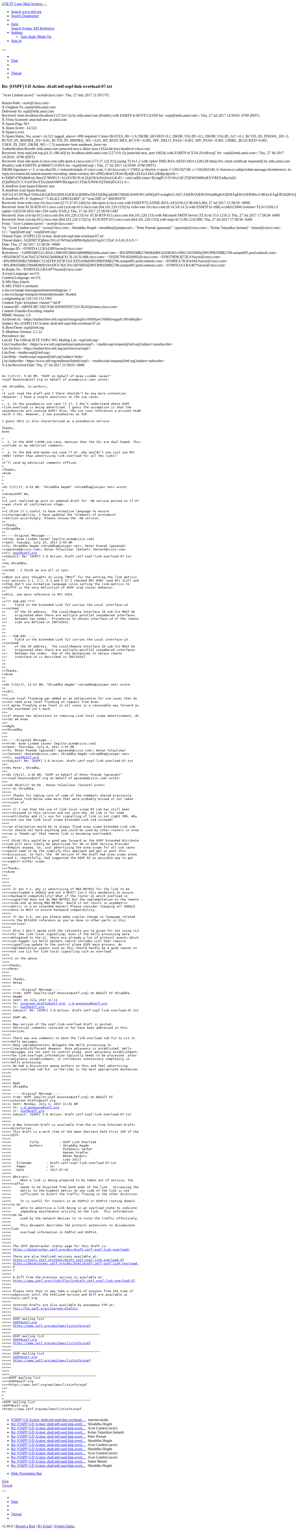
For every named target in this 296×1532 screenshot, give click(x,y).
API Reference (44, 28)
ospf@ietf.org (25, 553)
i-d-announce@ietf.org (87, 1003)
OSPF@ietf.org (25, 1322)
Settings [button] (17, 32)
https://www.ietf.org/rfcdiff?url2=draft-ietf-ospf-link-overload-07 (74, 1280)
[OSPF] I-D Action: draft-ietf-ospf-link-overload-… (48, 1420)
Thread (16, 73)
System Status (64, 1526)
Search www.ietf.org (26, 12)
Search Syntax (21, 28)
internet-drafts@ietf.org (42, 1003)
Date (14, 61)
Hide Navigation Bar (26, 1473)
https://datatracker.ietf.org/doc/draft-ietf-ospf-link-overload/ (71, 1249)
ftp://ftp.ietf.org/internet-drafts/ (45, 1308)
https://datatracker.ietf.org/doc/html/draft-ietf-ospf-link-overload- (76, 1263)
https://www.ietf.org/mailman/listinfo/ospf (52, 1326)
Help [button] (14, 24)
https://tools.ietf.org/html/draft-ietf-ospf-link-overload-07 (68, 1260)
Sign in (16, 41)
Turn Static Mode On (35, 37)
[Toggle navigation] (45, 5)
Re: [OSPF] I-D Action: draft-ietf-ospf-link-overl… (48, 1424)
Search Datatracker (25, 16)
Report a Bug (25, 1526)
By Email (45, 1526)
